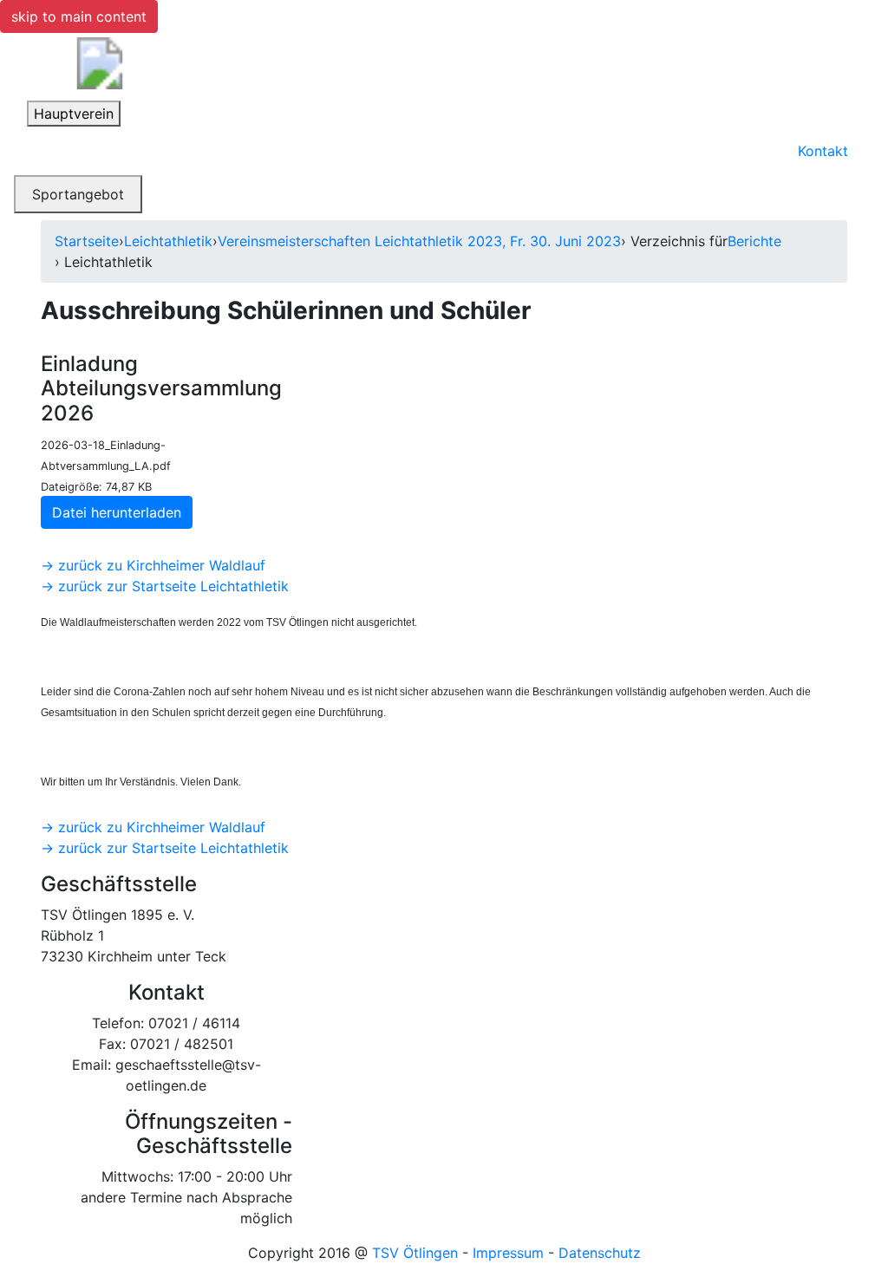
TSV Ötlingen (415, 1252)
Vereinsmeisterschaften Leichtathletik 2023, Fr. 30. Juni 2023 (419, 241)
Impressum (508, 1252)
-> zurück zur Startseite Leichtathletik (165, 586)
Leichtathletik (168, 241)
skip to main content (79, 16)
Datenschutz (599, 1252)
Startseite (87, 241)
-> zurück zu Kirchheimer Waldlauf (153, 565)
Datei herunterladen (116, 512)
